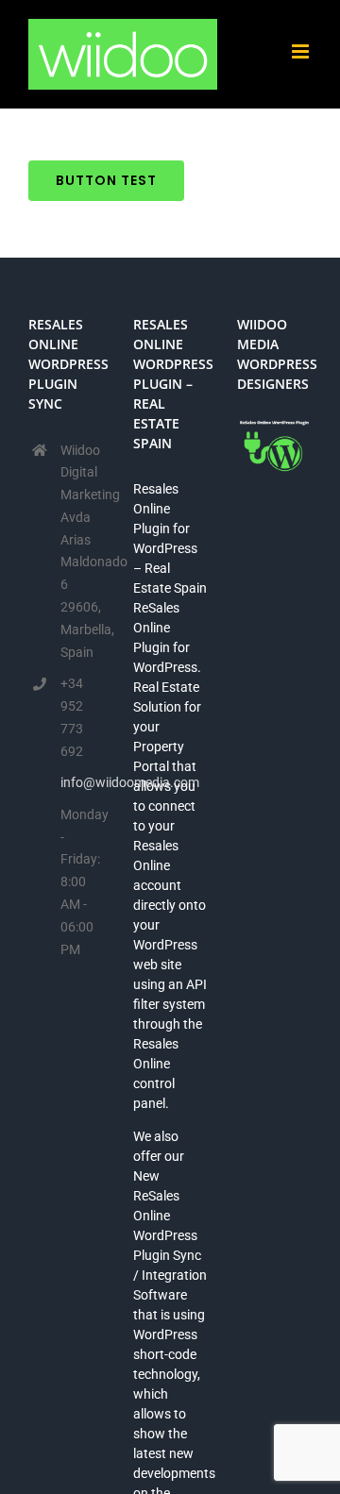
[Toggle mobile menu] (302, 51)
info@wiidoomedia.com (81, 782)
